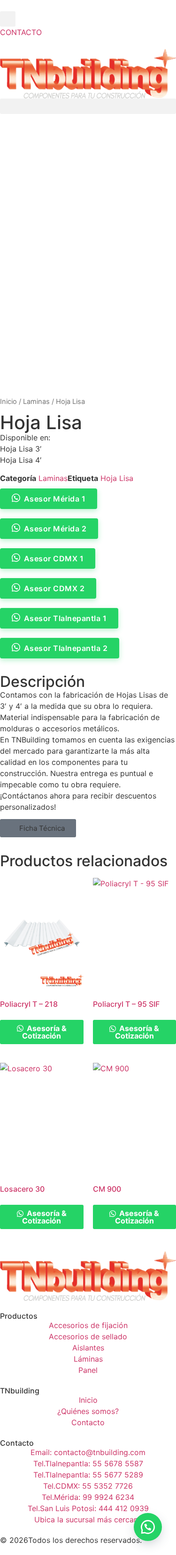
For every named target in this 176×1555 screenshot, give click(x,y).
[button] (7, 19)
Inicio (8, 401)
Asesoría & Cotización (44, 1032)
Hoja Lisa (116, 478)
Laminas (36, 401)
